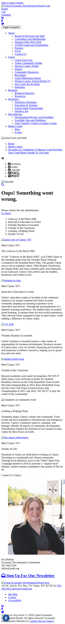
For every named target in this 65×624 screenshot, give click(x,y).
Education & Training (26, 105)
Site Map (13, 594)
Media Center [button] (15, 126)
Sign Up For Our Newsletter (30, 575)
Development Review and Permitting (34, 117)
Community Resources (27, 72)
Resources (20, 96)
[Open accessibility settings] (6, 618)
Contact (12, 597)
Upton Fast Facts (23, 60)
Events (18, 132)
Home (4, 8)
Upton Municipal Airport (28, 78)
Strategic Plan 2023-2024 (28, 42)
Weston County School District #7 (33, 81)
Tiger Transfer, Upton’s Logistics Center (36, 123)
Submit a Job (21, 111)
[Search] (2, 184)
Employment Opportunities (29, 108)
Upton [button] (11, 57)
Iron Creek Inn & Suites (27, 84)
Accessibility (15, 600)
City (3, 11)
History (18, 69)
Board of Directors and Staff (29, 36)
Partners (19, 48)
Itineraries (20, 87)
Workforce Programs (25, 102)
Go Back (6, 213)
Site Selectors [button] (15, 114)
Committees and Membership (30, 39)
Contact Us (20, 54)
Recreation (20, 75)
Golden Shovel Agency (42, 621)
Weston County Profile (27, 66)
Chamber (6, 14)
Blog (17, 129)
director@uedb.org (22, 588)
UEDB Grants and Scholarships (31, 45)
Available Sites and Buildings (30, 120)
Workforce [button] (13, 99)
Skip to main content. (12, 2)
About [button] (11, 33)
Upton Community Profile (28, 63)
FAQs (18, 51)
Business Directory (25, 93)
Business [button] (12, 90)
